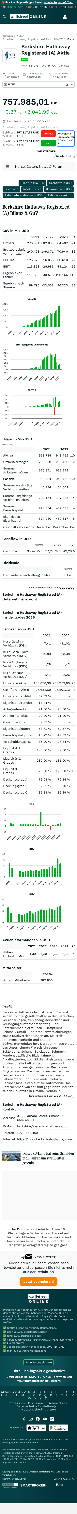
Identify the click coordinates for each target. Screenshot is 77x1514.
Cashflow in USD (60, 182)
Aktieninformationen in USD (24, 195)
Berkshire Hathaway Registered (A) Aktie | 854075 (32, 39)
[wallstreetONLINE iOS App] (36, 1430)
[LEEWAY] (66, 587)
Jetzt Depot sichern (38, 1362)
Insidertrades (32, 189)
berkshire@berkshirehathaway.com (43, 1126)
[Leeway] (66, 1096)
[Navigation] (4, 17)
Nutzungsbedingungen (38, 1409)
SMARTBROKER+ (56, 1346)
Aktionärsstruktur (60, 195)
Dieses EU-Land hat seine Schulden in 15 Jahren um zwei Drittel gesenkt (48, 1158)
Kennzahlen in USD (59, 189)
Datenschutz (57, 1403)
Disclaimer (36, 1403)
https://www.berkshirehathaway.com (44, 1139)
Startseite (7, 36)
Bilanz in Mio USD (32, 182)
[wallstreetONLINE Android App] (58, 1430)
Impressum (16, 1403)
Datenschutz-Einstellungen (37, 1406)
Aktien (20, 35)
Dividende (11, 189)
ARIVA (28, 1442)
